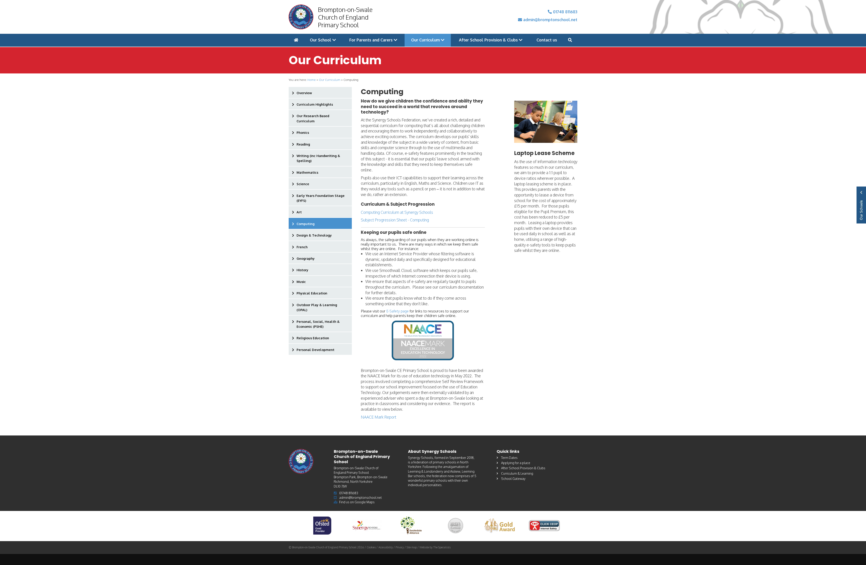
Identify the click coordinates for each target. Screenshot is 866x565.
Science (303, 184)
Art (299, 212)
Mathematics (307, 172)
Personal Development (315, 350)
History (302, 270)
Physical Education (312, 293)
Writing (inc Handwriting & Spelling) (318, 158)
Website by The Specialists (435, 547)
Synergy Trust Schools (861, 205)
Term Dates (509, 458)
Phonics (303, 132)
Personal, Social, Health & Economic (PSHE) (318, 323)
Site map (412, 547)
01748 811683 (564, 11)
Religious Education (313, 338)
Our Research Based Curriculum (313, 118)
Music (301, 282)
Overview (304, 93)
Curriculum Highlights (315, 104)
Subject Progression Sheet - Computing (395, 219)
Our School (321, 39)
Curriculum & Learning (517, 473)
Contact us (547, 39)
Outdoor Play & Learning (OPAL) (317, 307)
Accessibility (385, 547)
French (302, 247)
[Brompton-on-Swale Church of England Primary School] (301, 17)
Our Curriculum (426, 39)
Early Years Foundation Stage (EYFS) (321, 198)
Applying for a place (515, 463)
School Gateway (513, 478)
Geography (306, 258)
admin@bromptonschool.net (549, 19)
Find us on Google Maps (357, 502)
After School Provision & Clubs (489, 39)
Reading (303, 144)
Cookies (371, 547)
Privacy (400, 547)
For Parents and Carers (371, 39)
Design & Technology (314, 235)
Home (311, 80)
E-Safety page (397, 311)
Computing (306, 224)
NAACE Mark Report (378, 417)
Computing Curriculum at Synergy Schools (397, 212)
